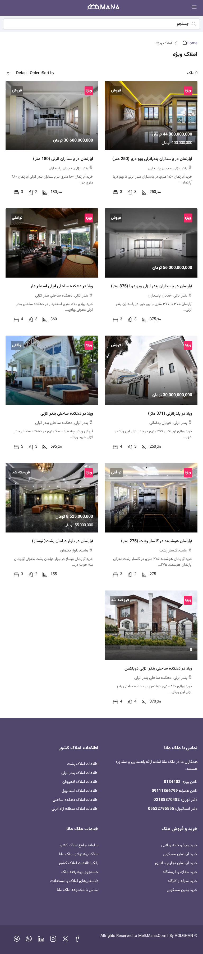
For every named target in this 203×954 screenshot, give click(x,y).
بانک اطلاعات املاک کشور (78, 863)
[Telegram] (17, 940)
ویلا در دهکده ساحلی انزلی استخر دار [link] (62, 286)
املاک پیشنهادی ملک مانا (78, 854)
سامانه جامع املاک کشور (78, 845)
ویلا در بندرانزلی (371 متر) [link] (170, 413)
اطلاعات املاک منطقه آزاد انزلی (75, 809)
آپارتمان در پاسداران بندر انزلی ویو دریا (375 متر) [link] (151, 286)
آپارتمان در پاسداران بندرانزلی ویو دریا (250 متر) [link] (152, 159)
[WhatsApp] (29, 940)
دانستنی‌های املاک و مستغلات (74, 881)
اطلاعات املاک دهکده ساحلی (75, 800)
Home (192, 43)
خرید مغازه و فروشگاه (180, 872)
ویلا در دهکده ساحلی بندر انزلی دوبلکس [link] (158, 668)
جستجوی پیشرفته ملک (79, 872)
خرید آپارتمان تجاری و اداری (176, 863)
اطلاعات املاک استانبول (80, 791)
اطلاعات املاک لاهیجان (80, 782)
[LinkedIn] (41, 940)
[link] (151, 115)
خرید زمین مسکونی (182, 890)
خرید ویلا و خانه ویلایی (179, 845)
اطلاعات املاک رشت (82, 764)
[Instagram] (53, 940)
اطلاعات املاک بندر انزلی (79, 773)
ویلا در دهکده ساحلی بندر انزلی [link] (66, 413)
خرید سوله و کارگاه (182, 881)
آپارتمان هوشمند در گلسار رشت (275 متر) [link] (156, 541)
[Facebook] (77, 940)
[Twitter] (65, 940)
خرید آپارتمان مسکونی (180, 854)
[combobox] (23, 73)
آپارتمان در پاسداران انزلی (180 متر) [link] (63, 159)
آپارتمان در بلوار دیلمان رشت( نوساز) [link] (62, 541)
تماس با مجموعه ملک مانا (77, 890)
